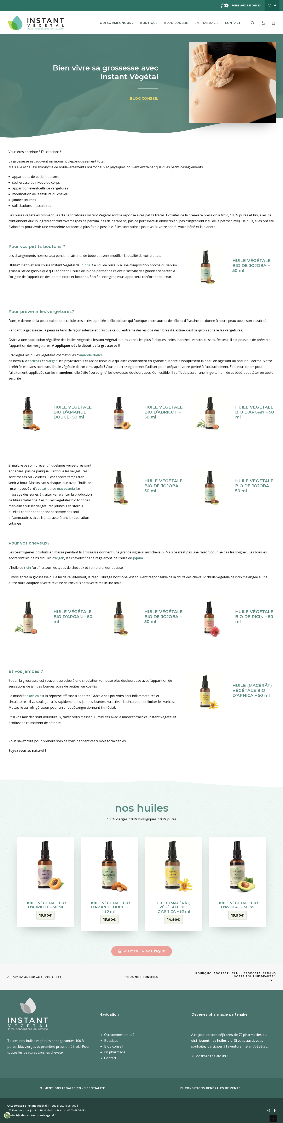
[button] (269, 5)
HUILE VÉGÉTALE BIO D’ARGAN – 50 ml (254, 412)
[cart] (273, 22)
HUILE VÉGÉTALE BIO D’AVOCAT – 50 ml (237, 905)
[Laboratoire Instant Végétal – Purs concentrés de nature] (35, 22)
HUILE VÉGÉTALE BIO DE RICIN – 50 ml (254, 616)
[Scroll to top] (273, 1118)
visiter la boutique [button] (144, 951)
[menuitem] (269, 5)
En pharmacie (206, 23)
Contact (233, 23)
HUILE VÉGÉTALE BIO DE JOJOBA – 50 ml (251, 265)
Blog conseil (176, 23)
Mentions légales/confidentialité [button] (75, 1088)
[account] (265, 22)
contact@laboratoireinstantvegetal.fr (32, 1115)
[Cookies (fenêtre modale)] (7, 1116)
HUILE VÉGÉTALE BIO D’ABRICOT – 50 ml (163, 412)
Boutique (149, 23)
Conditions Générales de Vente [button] (213, 1088)
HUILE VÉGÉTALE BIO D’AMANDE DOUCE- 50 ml (72, 412)
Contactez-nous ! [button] (212, 1056)
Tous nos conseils (141, 977)
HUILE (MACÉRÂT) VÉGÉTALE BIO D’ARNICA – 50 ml (252, 690)
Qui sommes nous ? (117, 23)
